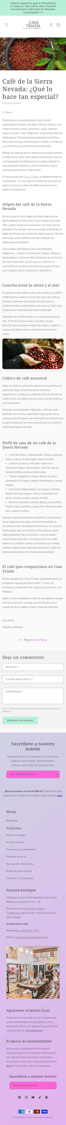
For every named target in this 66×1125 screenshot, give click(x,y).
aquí (59, 795)
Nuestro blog (13, 827)
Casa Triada (31, 176)
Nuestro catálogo (16, 835)
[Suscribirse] (55, 774)
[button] (6, 25)
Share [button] (9, 112)
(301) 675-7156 (30, 930)
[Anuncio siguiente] (60, 7)
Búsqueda (12, 820)
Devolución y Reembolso (20, 863)
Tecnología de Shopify (42, 1117)
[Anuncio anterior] (5, 7)
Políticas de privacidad (19, 871)
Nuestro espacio (15, 842)
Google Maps (36, 908)
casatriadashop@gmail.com (31, 937)
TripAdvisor (13, 912)
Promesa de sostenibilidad (21, 849)
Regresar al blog (35, 639)
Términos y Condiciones (19, 878)
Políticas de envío (16, 856)
